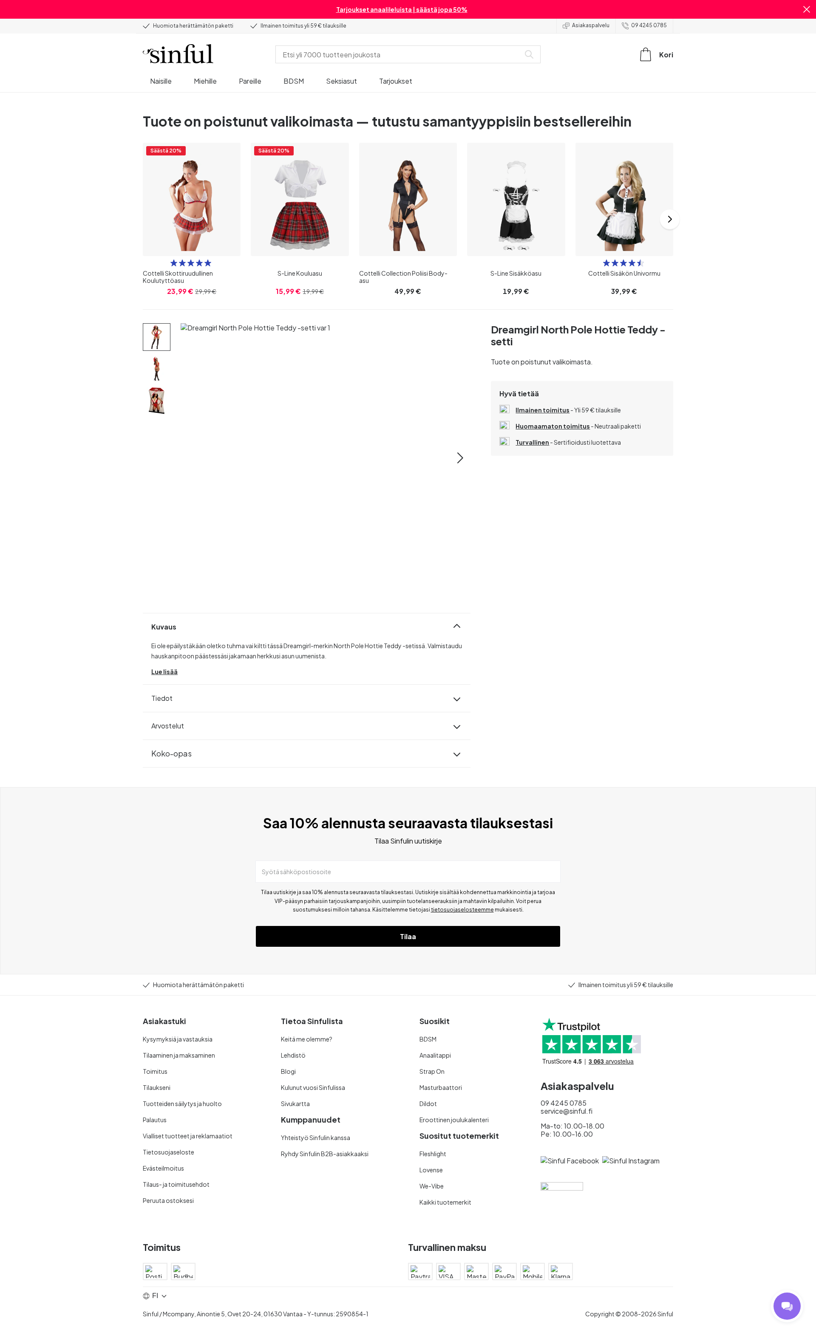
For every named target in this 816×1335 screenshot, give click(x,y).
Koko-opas (171, 753)
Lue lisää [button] (164, 671)
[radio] (173, 263)
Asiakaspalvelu (590, 25)
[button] (806, 9)
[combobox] (399, 54)
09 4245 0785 (649, 25)
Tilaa (408, 936)
